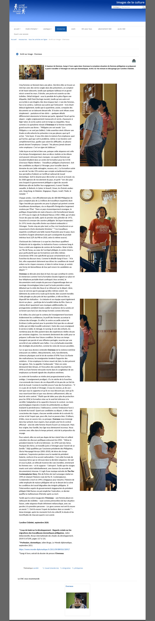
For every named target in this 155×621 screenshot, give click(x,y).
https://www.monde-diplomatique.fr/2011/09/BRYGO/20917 (44, 550)
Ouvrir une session (21, 34)
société (35, 568)
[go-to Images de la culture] (77, 10)
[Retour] (18, 54)
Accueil (14, 39)
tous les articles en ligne (38, 39)
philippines (78, 568)
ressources (23, 39)
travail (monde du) (52, 568)
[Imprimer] (134, 61)
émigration (66, 568)
